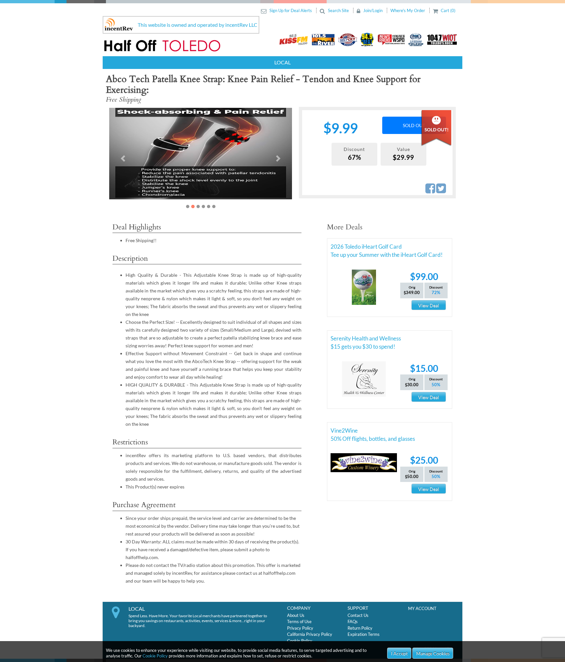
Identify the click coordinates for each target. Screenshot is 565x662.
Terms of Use (299, 621)
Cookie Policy (155, 655)
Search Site (338, 10)
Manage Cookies (433, 653)
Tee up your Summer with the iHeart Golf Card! (387, 254)
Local (282, 62)
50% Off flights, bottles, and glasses (373, 438)
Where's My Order (408, 10)
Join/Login (373, 10)
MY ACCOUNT (422, 608)
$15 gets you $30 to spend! (363, 346)
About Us (295, 615)
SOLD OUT (414, 125)
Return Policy (360, 628)
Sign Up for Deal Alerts (290, 10)
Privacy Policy (300, 628)
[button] (123, 158)
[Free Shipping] (160, 153)
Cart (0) (447, 10)
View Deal (428, 305)
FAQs (353, 621)
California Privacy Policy (309, 634)
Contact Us (358, 615)
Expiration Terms (364, 634)
